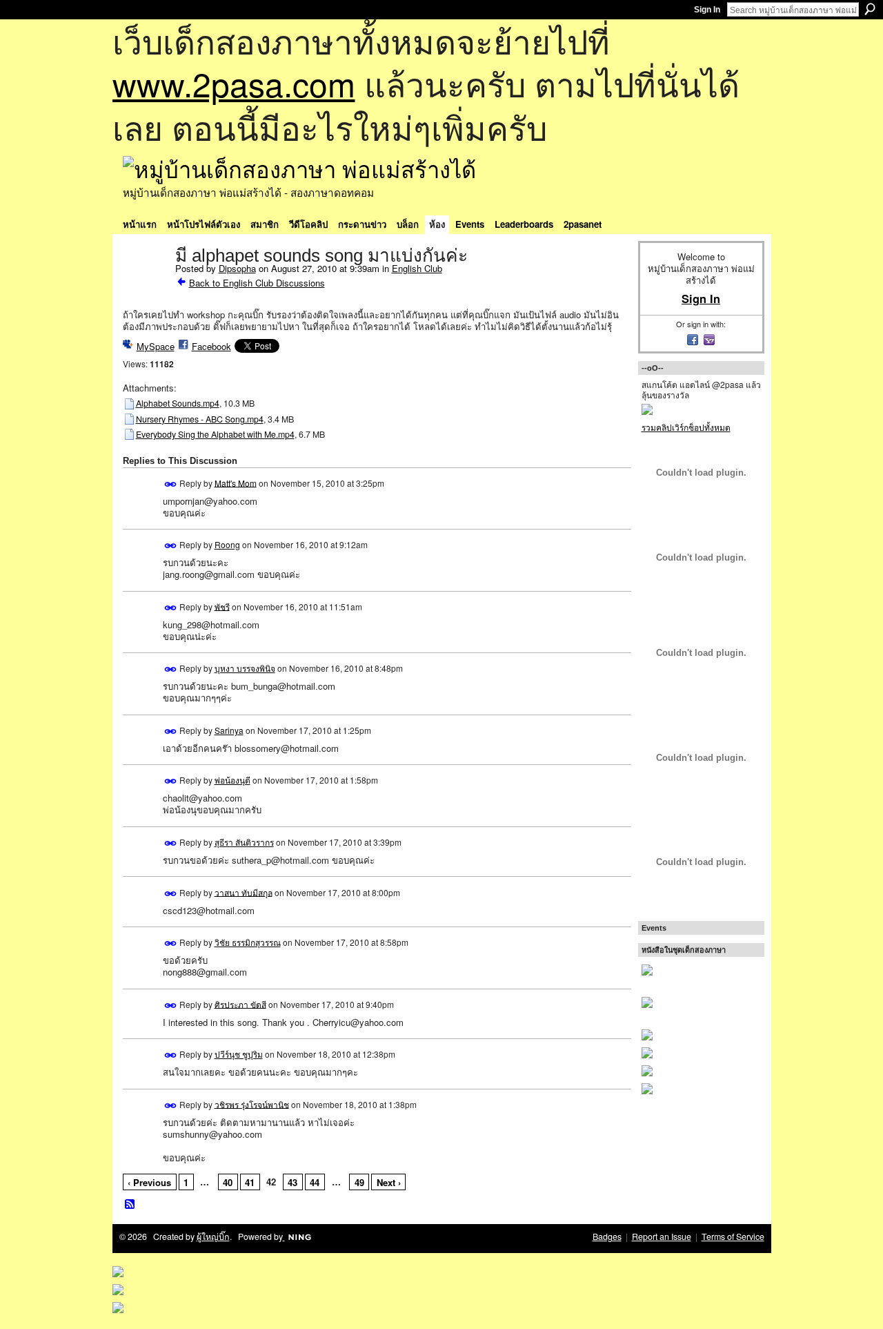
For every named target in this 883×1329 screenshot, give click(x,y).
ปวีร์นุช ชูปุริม (239, 1054)
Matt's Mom (236, 482)
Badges (607, 1236)
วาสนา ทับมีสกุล (243, 892)
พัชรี (222, 606)
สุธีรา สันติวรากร (244, 842)
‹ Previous (149, 1182)
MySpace (156, 346)
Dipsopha (237, 268)
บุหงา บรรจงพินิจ (245, 668)
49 (359, 1182)
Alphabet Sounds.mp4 (177, 403)
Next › (389, 1182)
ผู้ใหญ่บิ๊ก (213, 1236)
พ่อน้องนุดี (232, 780)
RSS (130, 1205)
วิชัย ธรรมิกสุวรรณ (248, 942)
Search (869, 9)
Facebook (211, 346)
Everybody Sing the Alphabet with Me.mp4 (215, 434)
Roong (227, 544)
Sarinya (229, 730)
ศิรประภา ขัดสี (240, 1003)
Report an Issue (661, 1236)
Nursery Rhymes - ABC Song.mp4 (200, 419)
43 (292, 1182)
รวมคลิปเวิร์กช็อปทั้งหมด (686, 427)
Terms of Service (733, 1236)
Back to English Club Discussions (257, 282)
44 (314, 1182)
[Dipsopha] (145, 284)
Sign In (707, 9)
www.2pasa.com (233, 83)
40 (227, 1182)
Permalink (170, 484)
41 (250, 1182)
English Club (417, 268)
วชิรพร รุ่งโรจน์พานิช (252, 1103)
